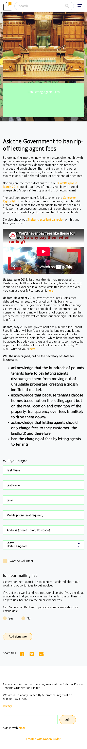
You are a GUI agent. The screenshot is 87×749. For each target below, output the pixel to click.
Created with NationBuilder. (43, 739)
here (50, 290)
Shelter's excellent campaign (45, 219)
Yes (10, 618)
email (22, 728)
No (29, 618)
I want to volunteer (20, 561)
